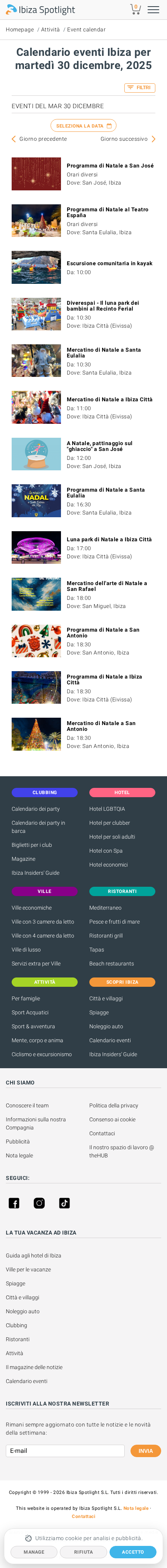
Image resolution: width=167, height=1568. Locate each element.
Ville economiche (32, 908)
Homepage (20, 29)
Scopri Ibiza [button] (122, 982)
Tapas (96, 949)
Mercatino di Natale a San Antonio (101, 726)
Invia (146, 1451)
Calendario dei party (36, 809)
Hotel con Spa (106, 851)
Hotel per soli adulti (112, 837)
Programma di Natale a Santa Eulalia (106, 493)
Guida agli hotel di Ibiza (33, 1255)
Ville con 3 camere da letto (43, 922)
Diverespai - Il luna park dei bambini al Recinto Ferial (103, 306)
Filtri (143, 87)
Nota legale (19, 1155)
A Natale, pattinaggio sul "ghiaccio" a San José (100, 446)
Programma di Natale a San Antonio (103, 633)
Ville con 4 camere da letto (43, 936)
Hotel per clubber (109, 823)
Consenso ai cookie (112, 1119)
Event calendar (86, 29)
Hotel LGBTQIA (107, 809)
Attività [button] (45, 982)
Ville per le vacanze (28, 1269)
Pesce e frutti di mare (114, 922)
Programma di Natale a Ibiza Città (105, 679)
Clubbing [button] (45, 792)
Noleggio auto (106, 1026)
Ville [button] (45, 891)
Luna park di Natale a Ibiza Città (109, 539)
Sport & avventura (33, 1026)
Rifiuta (83, 1552)
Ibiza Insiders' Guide (35, 873)
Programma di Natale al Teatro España (108, 212)
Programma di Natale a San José (110, 165)
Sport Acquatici (30, 1012)
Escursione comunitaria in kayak (110, 263)
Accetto (133, 1552)
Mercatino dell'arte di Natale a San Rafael (107, 586)
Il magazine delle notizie (34, 1367)
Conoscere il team (27, 1105)
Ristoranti (18, 1339)
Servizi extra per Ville (36, 963)
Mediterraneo (105, 908)
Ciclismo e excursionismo (42, 1054)
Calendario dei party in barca (38, 827)
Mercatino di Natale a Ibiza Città (110, 399)
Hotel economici (108, 865)
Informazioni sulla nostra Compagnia (36, 1123)
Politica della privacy (113, 1105)
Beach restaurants (111, 963)
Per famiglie (26, 998)
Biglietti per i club (32, 845)
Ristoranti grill (106, 936)
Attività (50, 29)
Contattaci (102, 1133)
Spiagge (99, 1012)
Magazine (23, 859)
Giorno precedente (43, 139)
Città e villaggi (106, 998)
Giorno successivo (124, 139)
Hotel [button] (122, 792)
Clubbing (16, 1325)
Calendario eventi (110, 1040)
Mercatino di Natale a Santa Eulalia (104, 353)
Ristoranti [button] (122, 891)
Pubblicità (18, 1141)
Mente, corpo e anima (37, 1040)
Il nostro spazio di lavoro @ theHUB (122, 1151)
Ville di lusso (26, 949)
